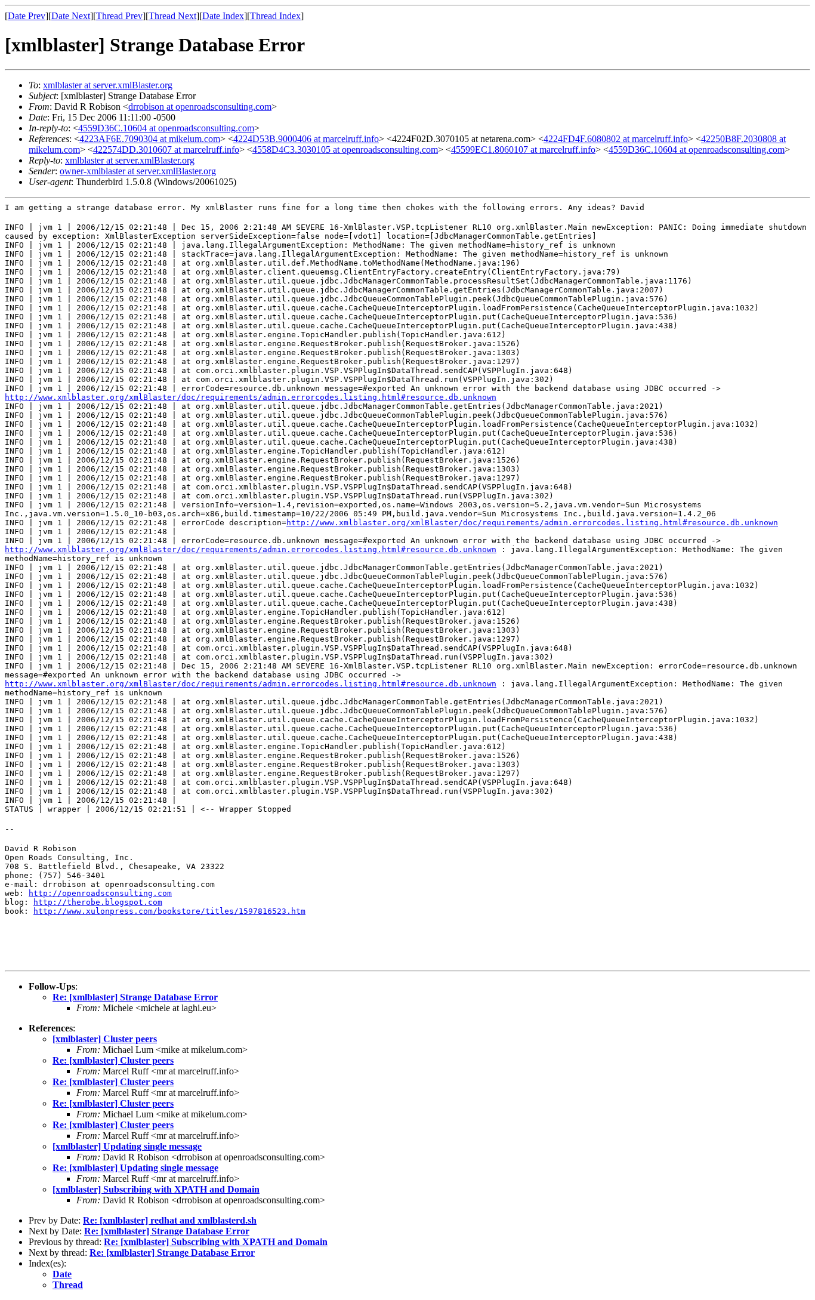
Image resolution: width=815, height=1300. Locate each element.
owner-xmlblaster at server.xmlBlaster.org (138, 171)
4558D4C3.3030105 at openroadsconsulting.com (345, 149)
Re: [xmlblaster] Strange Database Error (135, 997)
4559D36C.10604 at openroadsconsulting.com (166, 128)
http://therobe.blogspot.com (97, 902)
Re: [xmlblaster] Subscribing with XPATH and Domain (216, 1242)
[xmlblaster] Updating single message (127, 1146)
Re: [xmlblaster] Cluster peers (113, 1060)
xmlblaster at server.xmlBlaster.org (107, 85)
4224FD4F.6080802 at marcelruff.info (616, 139)
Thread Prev (119, 16)
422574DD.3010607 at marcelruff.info (166, 149)
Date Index (223, 16)
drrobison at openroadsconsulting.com (199, 106)
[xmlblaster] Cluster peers (105, 1039)
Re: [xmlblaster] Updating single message (135, 1168)
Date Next (70, 16)
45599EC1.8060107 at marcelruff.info (523, 149)
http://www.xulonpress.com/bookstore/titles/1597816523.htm (169, 911)
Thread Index (275, 16)
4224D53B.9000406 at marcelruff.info (306, 139)
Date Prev (26, 16)
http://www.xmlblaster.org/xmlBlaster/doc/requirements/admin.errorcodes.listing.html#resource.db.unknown (250, 397)
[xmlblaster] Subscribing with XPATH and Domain (156, 1189)
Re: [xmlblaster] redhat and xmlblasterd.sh (170, 1220)
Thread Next (172, 16)
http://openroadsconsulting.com (100, 893)
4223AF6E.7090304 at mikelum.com (149, 139)
